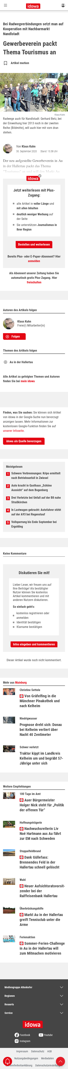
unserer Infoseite (13, 431)
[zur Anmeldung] (63, 5)
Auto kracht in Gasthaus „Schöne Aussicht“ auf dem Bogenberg (31, 488)
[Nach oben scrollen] (60, 1061)
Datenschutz (37, 1051)
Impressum (22, 1051)
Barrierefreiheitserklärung (19, 1065)
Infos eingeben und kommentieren (34, 644)
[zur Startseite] (34, 1023)
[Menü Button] (5, 5)
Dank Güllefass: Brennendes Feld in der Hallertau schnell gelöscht (39, 862)
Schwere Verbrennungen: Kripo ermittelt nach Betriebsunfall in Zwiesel (35, 476)
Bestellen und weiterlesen (34, 244)
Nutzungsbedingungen (26, 1058)
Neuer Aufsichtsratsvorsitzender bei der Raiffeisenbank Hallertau (42, 891)
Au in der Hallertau (21, 362)
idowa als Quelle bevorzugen (23, 441)
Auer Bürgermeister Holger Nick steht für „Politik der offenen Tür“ (42, 805)
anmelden (34, 261)
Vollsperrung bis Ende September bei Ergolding (34, 524)
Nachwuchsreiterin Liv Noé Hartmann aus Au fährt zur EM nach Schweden (40, 833)
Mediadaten (47, 1058)
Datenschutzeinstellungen (49, 1065)
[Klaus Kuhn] (8, 148)
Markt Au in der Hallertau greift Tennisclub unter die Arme (41, 919)
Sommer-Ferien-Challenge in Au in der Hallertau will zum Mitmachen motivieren (42, 948)
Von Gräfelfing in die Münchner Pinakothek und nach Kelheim (40, 701)
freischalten (34, 282)
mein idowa (28, 381)
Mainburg (21, 682)
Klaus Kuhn (29, 146)
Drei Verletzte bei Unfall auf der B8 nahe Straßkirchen (36, 500)
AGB (49, 1051)
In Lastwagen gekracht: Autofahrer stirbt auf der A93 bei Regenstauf (36, 512)
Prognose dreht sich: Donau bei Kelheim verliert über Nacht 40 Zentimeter (41, 729)
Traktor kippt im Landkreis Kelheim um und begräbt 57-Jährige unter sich (41, 758)
